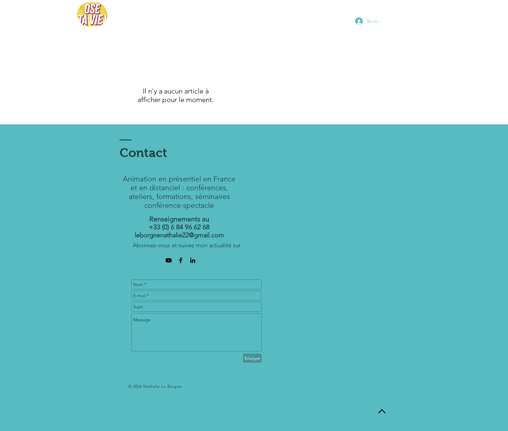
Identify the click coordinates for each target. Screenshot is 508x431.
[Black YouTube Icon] (168, 260)
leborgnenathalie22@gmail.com (179, 235)
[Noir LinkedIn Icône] (192, 260)
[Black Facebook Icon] (180, 260)
